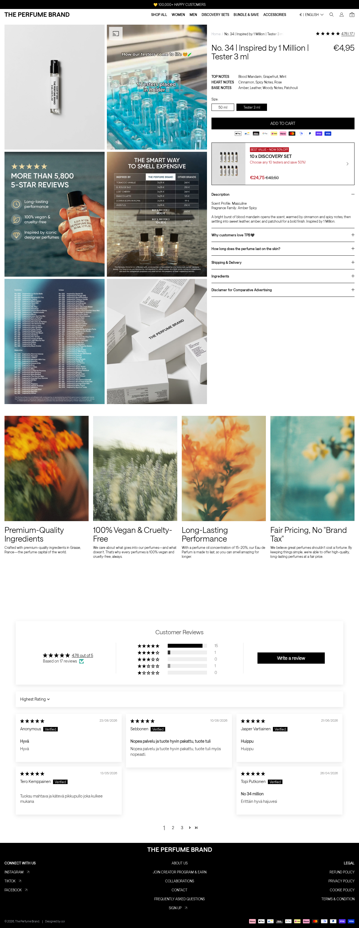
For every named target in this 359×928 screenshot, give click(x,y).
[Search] (331, 14)
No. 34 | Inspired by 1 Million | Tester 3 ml (254, 34)
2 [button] (173, 827)
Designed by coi (55, 921)
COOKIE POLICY (342, 890)
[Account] (341, 14)
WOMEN (178, 15)
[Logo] (37, 14)
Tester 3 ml (251, 107)
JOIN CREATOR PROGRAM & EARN (179, 872)
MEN (193, 15)
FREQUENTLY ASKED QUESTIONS (179, 899)
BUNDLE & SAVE (246, 15)
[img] (32, 721)
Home (216, 34)
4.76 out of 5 (82, 655)
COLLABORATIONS (179, 881)
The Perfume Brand (27, 921)
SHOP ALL (159, 15)
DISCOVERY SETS (215, 15)
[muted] (198, 140)
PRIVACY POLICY (341, 881)
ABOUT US (180, 863)
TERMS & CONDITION (338, 899)
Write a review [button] (291, 658)
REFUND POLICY (342, 872)
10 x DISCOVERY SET (271, 156)
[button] (149, 646)
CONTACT (179, 890)
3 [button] (182, 827)
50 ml (222, 107)
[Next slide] (347, 164)
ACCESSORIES (274, 15)
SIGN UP (175, 908)
